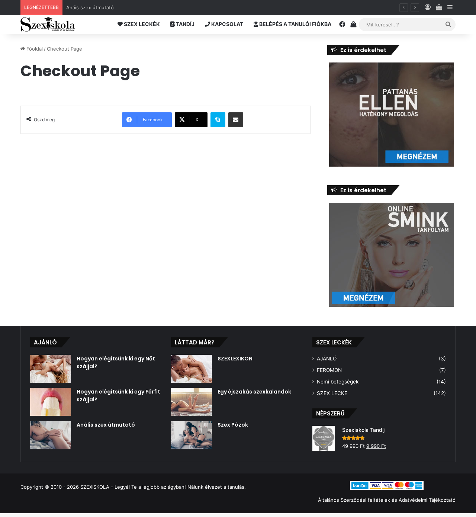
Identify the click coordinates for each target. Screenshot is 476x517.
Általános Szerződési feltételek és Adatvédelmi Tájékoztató (387, 500)
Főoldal (34, 49)
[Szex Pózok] (191, 435)
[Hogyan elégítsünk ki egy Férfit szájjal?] (50, 402)
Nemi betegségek (337, 382)
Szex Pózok (233, 424)
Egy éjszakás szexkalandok (254, 391)
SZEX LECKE (332, 393)
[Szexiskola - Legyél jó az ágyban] (47, 24)
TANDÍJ (184, 24)
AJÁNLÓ (327, 359)
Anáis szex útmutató (90, 7)
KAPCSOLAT (226, 24)
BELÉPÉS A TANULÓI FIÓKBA (294, 24)
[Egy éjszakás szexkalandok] (191, 402)
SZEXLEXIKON (235, 358)
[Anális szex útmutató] (50, 435)
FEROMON (329, 370)
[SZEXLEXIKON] (191, 369)
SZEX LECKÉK (141, 24)
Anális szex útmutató (106, 424)
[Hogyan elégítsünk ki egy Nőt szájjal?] (50, 369)
